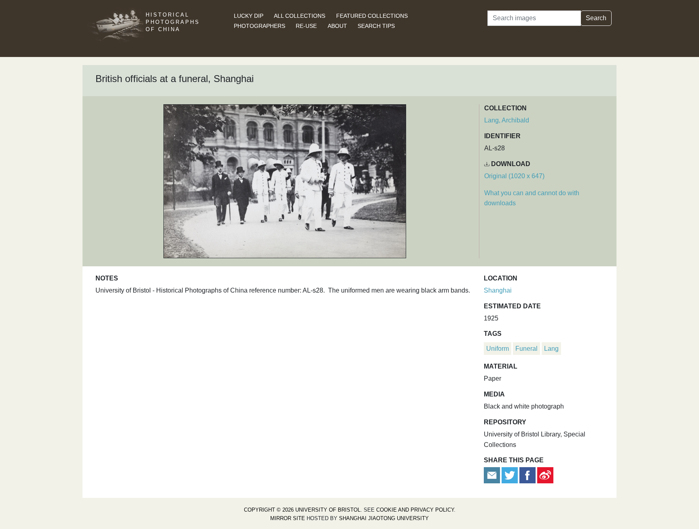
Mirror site (287, 518)
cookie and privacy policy (415, 510)
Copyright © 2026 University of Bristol (302, 510)
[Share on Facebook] (527, 475)
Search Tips (376, 26)
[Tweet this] (510, 475)
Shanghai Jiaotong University (384, 518)
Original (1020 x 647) (514, 176)
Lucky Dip (248, 16)
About (337, 26)
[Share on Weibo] (545, 475)
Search (596, 18)
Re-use (306, 26)
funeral (526, 348)
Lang (551, 348)
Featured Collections (372, 16)
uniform (497, 348)
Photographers (259, 26)
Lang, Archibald (506, 120)
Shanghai (498, 290)
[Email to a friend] (493, 475)
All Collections (299, 16)
